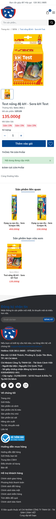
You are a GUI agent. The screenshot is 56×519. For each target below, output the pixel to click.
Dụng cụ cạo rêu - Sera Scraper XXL (14, 224)
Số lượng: (6, 130)
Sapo (34, 515)
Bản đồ (4, 467)
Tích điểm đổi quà (9, 498)
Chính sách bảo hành (11, 501)
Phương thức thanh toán (12, 482)
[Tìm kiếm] (52, 22)
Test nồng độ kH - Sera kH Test (14, 276)
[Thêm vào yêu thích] (50, 143)
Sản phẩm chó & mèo (11, 410)
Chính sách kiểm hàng (11, 494)
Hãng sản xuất (8, 421)
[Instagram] (25, 385)
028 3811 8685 (39, 2)
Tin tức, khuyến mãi (10, 425)
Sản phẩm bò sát (9, 417)
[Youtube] (18, 385)
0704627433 (34, 350)
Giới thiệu (5, 402)
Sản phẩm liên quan (28, 189)
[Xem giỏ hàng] (47, 12)
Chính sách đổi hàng (10, 486)
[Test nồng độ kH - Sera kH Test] (14, 256)
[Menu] (53, 12)
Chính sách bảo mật (10, 490)
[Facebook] (3, 385)
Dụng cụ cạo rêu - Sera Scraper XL (41, 224)
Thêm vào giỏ (24, 143)
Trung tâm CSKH (9, 460)
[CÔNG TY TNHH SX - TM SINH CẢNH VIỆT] (16, 12)
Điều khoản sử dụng (10, 463)
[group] (28, 60)
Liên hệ (4, 429)
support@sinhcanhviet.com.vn (26, 346)
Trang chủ (5, 398)
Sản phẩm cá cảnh (9, 406)
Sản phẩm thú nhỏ (9, 413)
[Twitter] (11, 385)
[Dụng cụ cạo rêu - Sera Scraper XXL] (14, 207)
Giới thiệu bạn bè (9, 456)
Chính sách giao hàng (11, 478)
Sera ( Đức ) (14, 272)
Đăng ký (48, 319)
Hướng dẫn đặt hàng (11, 452)
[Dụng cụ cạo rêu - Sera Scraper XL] (42, 207)
